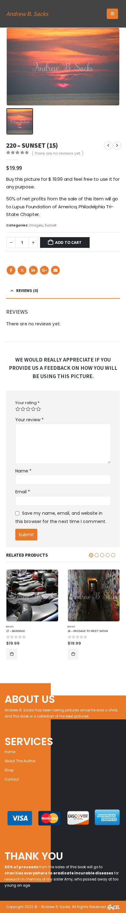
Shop (9, 770)
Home (10, 751)
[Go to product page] (32, 595)
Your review (29, 420)
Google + (44, 270)
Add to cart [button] (11, 654)
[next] (117, 145)
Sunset (51, 225)
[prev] (108, 145)
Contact (12, 779)
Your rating (27, 403)
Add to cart (68, 242)
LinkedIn (33, 270)
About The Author (20, 761)
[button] (112, 14)
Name (23, 471)
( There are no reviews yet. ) (57, 153)
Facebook (11, 270)
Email (55, 270)
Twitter (22, 270)
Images (36, 225)
